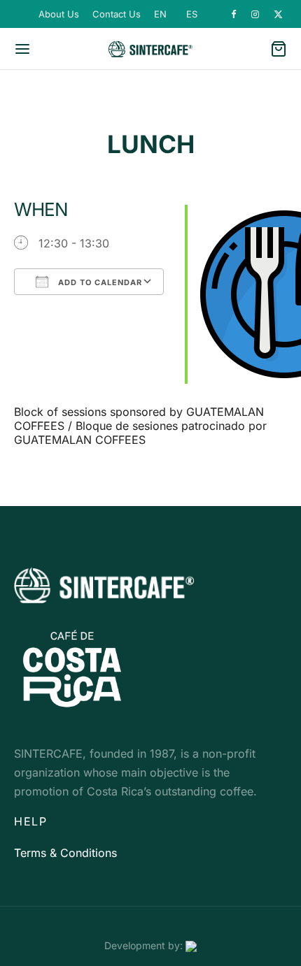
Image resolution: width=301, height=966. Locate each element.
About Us (58, 14)
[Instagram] (255, 14)
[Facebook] (234, 14)
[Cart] (278, 49)
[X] (278, 14)
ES (191, 14)
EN (160, 14)
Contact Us (116, 14)
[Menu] (22, 49)
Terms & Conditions (65, 853)
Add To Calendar (98, 282)
